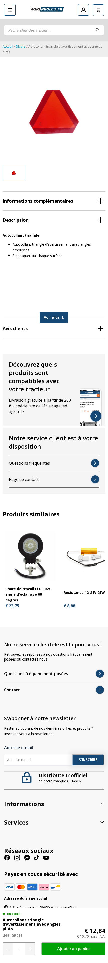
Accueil (8, 46)
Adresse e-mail (18, 747)
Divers (21, 46)
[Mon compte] (83, 10)
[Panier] (98, 10)
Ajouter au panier (73, 949)
